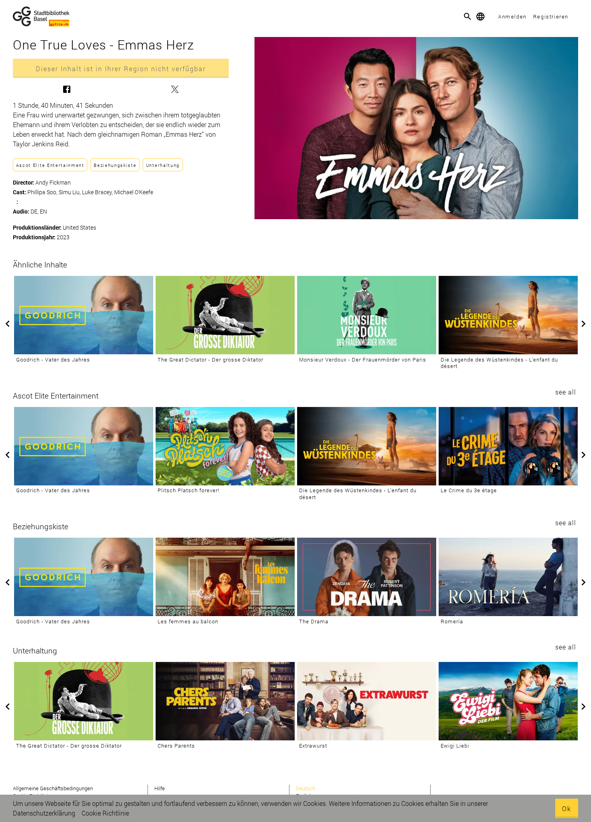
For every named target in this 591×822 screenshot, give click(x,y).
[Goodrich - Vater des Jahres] (83, 315)
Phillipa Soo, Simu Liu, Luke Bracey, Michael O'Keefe (90, 192)
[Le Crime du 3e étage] (508, 446)
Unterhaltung (163, 165)
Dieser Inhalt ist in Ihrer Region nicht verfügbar (121, 68)
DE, (35, 211)
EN (43, 211)
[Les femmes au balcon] (225, 577)
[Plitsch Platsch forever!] (225, 446)
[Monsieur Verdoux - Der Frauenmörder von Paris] (366, 315)
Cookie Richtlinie (105, 813)
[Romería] (508, 577)
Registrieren (550, 16)
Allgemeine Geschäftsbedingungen (53, 788)
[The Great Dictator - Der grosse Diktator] (225, 315)
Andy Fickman (53, 182)
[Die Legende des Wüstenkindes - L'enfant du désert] (508, 315)
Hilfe (159, 788)
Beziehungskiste (115, 165)
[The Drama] (366, 577)
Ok (566, 808)
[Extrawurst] (366, 701)
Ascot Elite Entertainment (50, 165)
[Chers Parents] (225, 701)
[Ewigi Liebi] (508, 701)
